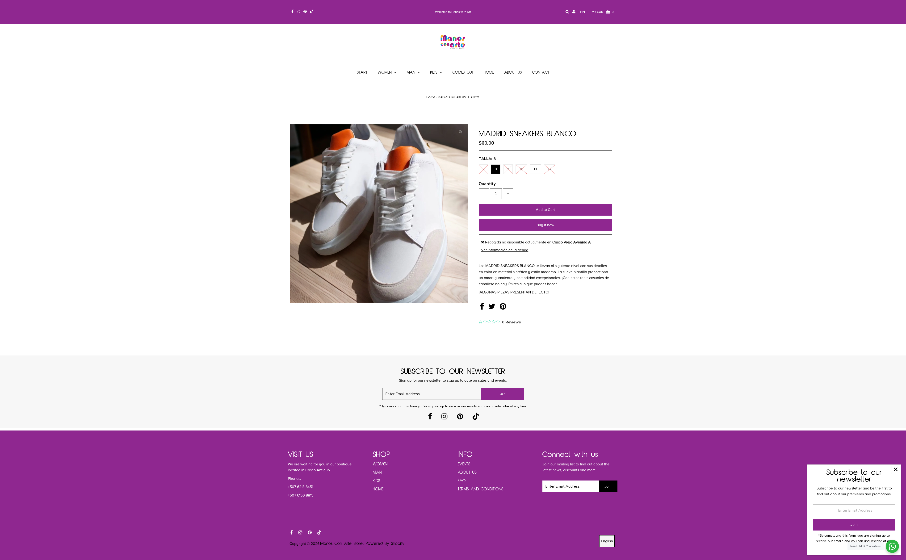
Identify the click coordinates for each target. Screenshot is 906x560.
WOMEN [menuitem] (385, 72)
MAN (377, 472)
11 (535, 169)
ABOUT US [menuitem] (513, 72)
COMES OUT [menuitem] (463, 72)
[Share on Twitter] (492, 308)
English (607, 541)
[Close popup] (896, 470)
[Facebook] (430, 418)
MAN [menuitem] (411, 72)
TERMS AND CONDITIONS (480, 489)
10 (521, 169)
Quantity (487, 184)
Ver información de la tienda (504, 250)
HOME (378, 489)
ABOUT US (467, 472)
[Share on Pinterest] (503, 308)
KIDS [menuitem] (433, 72)
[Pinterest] (460, 418)
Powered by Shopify (385, 544)
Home (431, 97)
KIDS (376, 481)
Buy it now (545, 225)
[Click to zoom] (460, 132)
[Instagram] (444, 418)
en (582, 12)
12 (549, 169)
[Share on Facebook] (483, 308)
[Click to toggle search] (567, 12)
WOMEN (380, 464)
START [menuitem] (362, 72)
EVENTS (464, 464)
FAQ (462, 481)
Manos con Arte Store (341, 544)
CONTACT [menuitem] (540, 72)
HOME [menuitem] (489, 72)
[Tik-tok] (476, 418)
